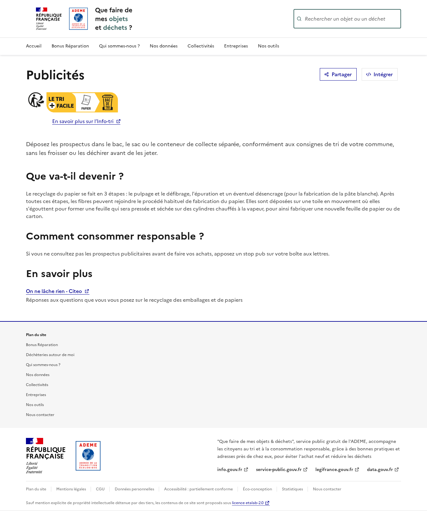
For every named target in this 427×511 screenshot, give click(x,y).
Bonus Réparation (70, 46)
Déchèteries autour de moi (50, 355)
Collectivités (201, 46)
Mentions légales (71, 489)
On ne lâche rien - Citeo (54, 291)
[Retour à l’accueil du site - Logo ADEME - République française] (88, 456)
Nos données (164, 46)
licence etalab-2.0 (248, 503)
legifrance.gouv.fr (334, 469)
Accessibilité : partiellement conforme (199, 489)
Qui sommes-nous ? (119, 46)
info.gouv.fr (229, 469)
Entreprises (236, 46)
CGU (101, 489)
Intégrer (383, 74)
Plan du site (36, 489)
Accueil (34, 46)
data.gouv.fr (380, 469)
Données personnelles (135, 489)
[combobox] (352, 19)
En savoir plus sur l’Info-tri (82, 121)
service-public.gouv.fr (279, 469)
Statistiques (293, 489)
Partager (342, 74)
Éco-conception (258, 489)
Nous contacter (40, 415)
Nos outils (268, 46)
